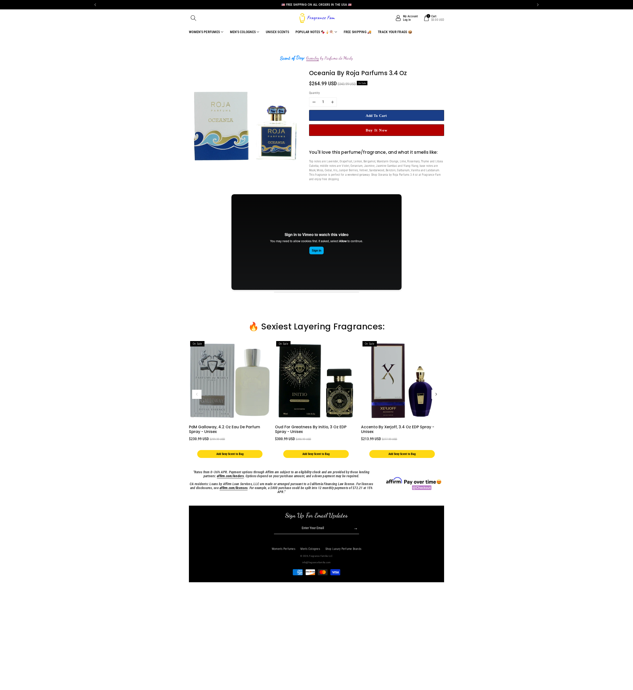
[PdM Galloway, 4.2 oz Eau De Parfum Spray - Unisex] (230, 381)
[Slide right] (436, 394)
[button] (193, 18)
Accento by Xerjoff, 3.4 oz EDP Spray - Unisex (397, 429)
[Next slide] (538, 4)
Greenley (312, 58)
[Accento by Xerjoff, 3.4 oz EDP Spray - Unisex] (402, 381)
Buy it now (377, 130)
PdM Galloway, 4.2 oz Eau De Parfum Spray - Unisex (224, 429)
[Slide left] (197, 394)
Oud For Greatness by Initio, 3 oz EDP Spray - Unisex (310, 429)
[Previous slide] (95, 4)
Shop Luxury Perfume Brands (343, 549)
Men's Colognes (310, 549)
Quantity (314, 93)
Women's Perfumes (283, 549)
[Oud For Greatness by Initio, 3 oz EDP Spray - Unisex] (316, 381)
